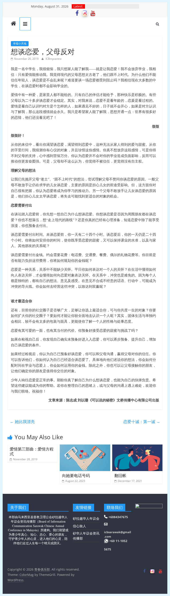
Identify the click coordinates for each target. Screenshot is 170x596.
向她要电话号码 (76, 475)
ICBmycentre (54, 59)
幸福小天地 (19, 43)
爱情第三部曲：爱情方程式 (32, 451)
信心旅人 (79, 526)
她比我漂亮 (22, 421)
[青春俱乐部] (13, 24)
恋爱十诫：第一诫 (141, 421)
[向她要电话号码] (85, 447)
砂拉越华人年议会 (86, 518)
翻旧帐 (120, 475)
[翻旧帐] (137, 447)
